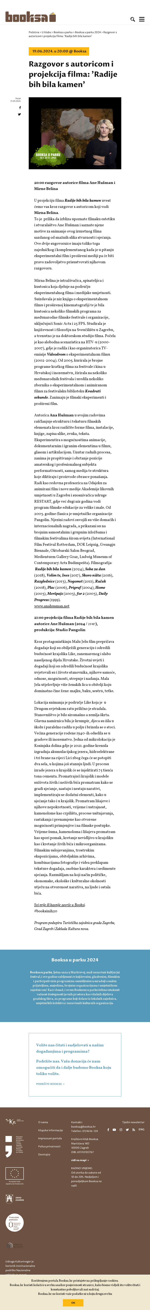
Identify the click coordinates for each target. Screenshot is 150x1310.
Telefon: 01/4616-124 (84, 1131)
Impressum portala (50, 1138)
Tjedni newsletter (133, 1122)
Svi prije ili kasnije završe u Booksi (59, 905)
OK (73, 1303)
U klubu (46, 32)
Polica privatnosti (49, 1146)
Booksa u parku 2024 (88, 32)
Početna (34, 32)
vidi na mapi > (80, 1160)
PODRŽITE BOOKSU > (50, 1084)
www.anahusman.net (52, 606)
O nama (43, 1122)
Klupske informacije (50, 1130)
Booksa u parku (63, 32)
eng (142, 1129)
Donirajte (44, 1154)
